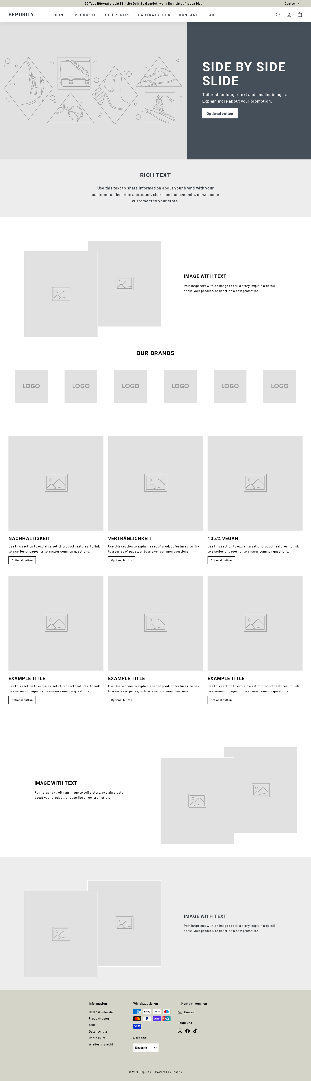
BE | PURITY (117, 14)
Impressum (97, 1038)
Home (60, 14)
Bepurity (21, 15)
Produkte (86, 14)
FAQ (211, 14)
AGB (92, 1025)
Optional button (220, 113)
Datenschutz (98, 1031)
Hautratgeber (154, 14)
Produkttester (99, 1018)
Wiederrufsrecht (101, 1044)
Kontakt (188, 14)
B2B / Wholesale (101, 1012)
